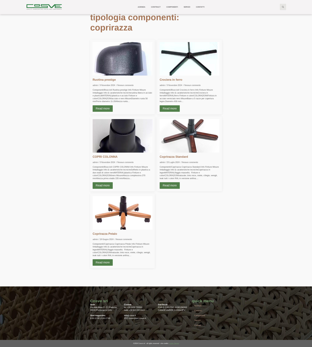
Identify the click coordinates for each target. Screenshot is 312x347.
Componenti (172, 7)
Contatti (200, 7)
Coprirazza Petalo (105, 233)
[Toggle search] (283, 7)
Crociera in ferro (171, 79)
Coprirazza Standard (174, 156)
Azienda (141, 7)
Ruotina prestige (104, 79)
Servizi (187, 7)
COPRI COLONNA (105, 156)
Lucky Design (174, 343)
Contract (156, 7)
